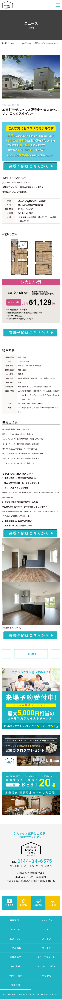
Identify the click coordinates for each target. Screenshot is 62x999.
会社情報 (15, 966)
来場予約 (46, 975)
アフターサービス (46, 966)
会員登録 (15, 984)
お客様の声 (15, 957)
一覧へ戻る (31, 653)
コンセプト (46, 920)
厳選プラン (15, 938)
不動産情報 (15, 947)
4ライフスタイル (46, 957)
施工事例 (46, 947)
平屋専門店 (15, 920)
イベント (15, 929)
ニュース (46, 929)
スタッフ (46, 938)
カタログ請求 (15, 975)
